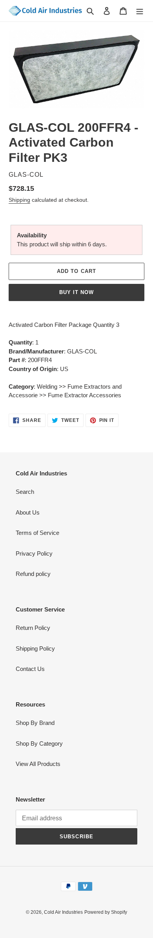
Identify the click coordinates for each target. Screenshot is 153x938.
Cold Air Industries (63, 912)
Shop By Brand (35, 722)
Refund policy (33, 573)
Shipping (19, 200)
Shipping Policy (35, 648)
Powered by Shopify (105, 912)
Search (25, 491)
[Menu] (139, 10)
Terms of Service (37, 532)
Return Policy (33, 627)
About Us (28, 512)
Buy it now (76, 292)
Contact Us (30, 668)
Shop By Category (39, 743)
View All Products (38, 763)
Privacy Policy (34, 553)
